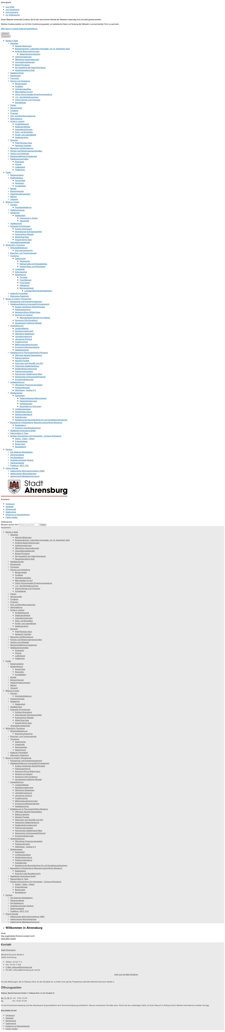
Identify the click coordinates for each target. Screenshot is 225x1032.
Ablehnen (5, 33)
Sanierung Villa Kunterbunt (26, 320)
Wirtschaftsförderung (18, 247)
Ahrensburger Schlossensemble (28, 231)
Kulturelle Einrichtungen (20, 226)
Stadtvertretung (16, 177)
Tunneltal (23, 277)
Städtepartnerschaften (19, 159)
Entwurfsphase (21, 441)
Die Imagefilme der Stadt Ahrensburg (30, 67)
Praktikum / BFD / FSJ (19, 465)
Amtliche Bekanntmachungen (27, 51)
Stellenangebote (17, 454)
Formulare (14, 78)
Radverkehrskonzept (28, 401)
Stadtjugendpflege (22, 126)
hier (207, 1005)
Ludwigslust (20, 167)
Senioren (14, 140)
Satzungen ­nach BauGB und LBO (29, 363)
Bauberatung (20, 425)
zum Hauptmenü (12, 9)
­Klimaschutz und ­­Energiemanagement (26, 301)
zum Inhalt (10, 6)
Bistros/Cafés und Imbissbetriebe (33, 263)
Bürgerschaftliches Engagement (23, 156)
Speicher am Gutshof (23, 315)
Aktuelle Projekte (22, 360)
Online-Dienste (12, 468)
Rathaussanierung (22, 309)
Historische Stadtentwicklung (27, 366)
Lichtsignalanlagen (23, 409)
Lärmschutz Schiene (23, 339)
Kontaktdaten (20, 185)
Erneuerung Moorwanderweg (27, 347)
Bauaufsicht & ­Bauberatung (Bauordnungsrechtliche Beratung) (36, 422)
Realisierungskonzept (24, 331)
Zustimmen (5, 36)
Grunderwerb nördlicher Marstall (28, 323)
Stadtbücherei (16, 223)
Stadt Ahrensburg (8, 950)
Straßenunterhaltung (23, 414)
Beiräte (13, 188)
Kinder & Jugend (17, 121)
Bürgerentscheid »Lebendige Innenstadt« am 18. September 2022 (42, 48)
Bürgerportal (15, 75)
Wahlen (13, 196)
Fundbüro (19, 86)
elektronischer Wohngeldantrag (23, 473)
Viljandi (18, 164)
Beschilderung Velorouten (30, 406)
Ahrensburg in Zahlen (29, 218)
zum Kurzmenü (12, 12)
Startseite (9, 506)
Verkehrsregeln (26, 403)
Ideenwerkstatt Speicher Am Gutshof (35, 317)
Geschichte (24, 220)
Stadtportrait (20, 215)
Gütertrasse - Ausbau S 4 (25, 390)
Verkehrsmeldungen (23, 56)
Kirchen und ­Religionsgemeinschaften (26, 151)
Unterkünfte (20, 269)
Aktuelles (14, 43)
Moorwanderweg (27, 288)
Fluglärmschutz (21, 341)
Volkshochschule (17, 210)
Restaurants (25, 261)
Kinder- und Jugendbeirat (25, 134)
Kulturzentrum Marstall (24, 234)
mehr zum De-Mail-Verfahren (126, 974)
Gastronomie (20, 258)
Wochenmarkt (16, 108)
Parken (13, 105)
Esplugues (19, 161)
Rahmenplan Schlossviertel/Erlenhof (30, 376)
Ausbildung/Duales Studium (22, 460)
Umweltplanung (16, 325)
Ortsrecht (14, 199)
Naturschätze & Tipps (19, 433)
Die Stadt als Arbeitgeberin (21, 452)
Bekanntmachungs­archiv (30, 54)
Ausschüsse (20, 180)
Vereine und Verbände (19, 153)
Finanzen (14, 113)
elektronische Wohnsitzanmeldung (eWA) (27, 471)
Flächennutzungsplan (24, 371)
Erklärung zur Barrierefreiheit (18, 514)
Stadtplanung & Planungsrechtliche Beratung (29, 352)
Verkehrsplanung (17, 382)
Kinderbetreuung (22, 124)
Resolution (19, 183)
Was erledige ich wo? (24, 91)
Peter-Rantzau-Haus (23, 142)
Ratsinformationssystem (20, 194)
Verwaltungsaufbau (23, 89)
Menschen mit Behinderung (21, 148)
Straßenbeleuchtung (23, 411)
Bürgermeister (21, 83)
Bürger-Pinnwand (22, 64)
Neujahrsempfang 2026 (25, 70)
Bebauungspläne (22, 358)
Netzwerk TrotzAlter (23, 145)
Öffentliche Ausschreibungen (27, 59)
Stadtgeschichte (17, 73)
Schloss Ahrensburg (23, 229)
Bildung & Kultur (12, 202)
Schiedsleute (20, 102)
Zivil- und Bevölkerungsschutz (22, 116)
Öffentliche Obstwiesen (24, 333)
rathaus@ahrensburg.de (19, 967)
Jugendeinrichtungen (24, 129)
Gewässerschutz (22, 350)
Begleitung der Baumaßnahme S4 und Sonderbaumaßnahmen (41, 419)
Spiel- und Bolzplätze (24, 132)
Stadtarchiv (15, 212)
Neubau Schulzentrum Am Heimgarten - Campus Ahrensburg (35, 436)
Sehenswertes (21, 272)
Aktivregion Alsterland (19, 296)
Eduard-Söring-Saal (23, 239)
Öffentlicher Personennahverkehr (29, 384)
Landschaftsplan (22, 328)
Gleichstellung (16, 118)
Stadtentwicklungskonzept (26, 368)
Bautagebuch (20, 446)
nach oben (5, 938)
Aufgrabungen (21, 417)
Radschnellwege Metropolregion (33, 398)
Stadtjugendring (21, 137)
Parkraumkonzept (22, 387)
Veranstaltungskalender (25, 62)
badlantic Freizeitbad (19, 293)
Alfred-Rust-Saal (22, 237)
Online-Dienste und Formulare (27, 99)
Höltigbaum (24, 285)
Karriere (9, 449)
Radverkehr (20, 395)
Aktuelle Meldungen (23, 46)
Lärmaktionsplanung (23, 336)
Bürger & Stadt (12, 40)
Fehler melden (12, 517)
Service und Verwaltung (20, 81)
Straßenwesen (16, 393)
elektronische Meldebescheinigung (24, 476)
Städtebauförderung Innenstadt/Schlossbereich (29, 304)
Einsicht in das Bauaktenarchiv (28, 428)
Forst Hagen (25, 282)
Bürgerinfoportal (17, 191)
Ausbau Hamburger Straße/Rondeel (30, 306)
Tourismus (14, 255)
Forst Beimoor (25, 280)
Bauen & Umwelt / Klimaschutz (18, 298)
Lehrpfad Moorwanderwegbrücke (38, 290)
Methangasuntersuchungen (26, 344)
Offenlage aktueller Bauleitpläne (28, 355)
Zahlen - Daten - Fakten (25, 438)
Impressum (10, 503)
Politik (8, 172)
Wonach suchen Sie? (10, 524)
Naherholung (20, 274)
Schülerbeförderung (23, 207)
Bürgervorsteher (17, 175)
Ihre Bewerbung (17, 457)
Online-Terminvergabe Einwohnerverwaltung (33, 94)
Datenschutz (11, 512)
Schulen (13, 204)
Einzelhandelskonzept (24, 379)
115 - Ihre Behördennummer (26, 97)
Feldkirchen (20, 169)
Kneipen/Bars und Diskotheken (33, 266)
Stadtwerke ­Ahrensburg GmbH (23, 430)
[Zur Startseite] (35, 496)
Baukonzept (20, 444)
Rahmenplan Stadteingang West (28, 374)
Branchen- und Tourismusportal (23, 253)
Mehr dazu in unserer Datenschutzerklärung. (19, 28)
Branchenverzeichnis (24, 250)
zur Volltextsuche (13, 15)
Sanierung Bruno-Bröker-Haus (27, 312)
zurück (13, 938)
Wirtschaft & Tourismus (15, 245)
